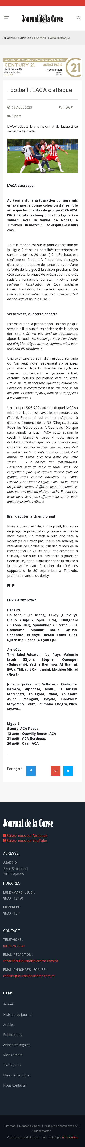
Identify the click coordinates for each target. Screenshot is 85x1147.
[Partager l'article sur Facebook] (31, 771)
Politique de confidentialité (61, 1126)
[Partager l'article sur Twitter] (68, 771)
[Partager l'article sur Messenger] (43, 767)
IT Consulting (70, 1137)
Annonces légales (16, 1045)
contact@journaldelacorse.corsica (29, 976)
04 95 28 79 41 (14, 946)
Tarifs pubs (12, 1065)
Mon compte (13, 1055)
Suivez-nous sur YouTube (26, 840)
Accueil (11, 38)
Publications (12, 1034)
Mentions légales (30, 1126)
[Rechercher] (79, 18)
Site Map (10, 1126)
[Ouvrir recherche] (6, 18)
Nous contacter (15, 1085)
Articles (25, 38)
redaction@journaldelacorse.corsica (30, 961)
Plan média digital (16, 1075)
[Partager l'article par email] (55, 771)
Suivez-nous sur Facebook (26, 835)
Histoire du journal (17, 1014)
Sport (16, 116)
